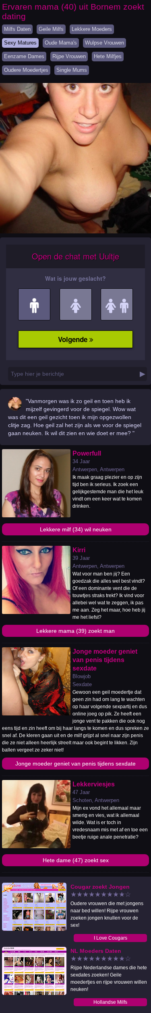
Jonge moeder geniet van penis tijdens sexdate (75, 763)
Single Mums (71, 70)
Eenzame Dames (24, 56)
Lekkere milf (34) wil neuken (76, 529)
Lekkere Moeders (92, 29)
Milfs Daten (17, 29)
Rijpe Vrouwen (69, 56)
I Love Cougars (110, 938)
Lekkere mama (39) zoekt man (75, 631)
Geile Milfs (51, 29)
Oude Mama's (61, 43)
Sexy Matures (20, 43)
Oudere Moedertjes (26, 70)
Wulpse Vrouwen (104, 43)
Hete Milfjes (108, 56)
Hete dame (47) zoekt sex (76, 860)
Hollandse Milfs (110, 1002)
